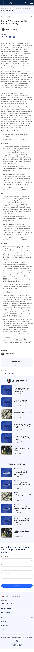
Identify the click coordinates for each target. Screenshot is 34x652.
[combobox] (17, 560)
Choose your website (13, 596)
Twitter (6, 37)
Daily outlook (5, 612)
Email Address (5, 573)
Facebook (2, 37)
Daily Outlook (6, 9)
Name (3, 565)
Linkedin (10, 37)
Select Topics (5, 557)
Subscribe (17, 586)
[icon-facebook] (2, 373)
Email (14, 37)
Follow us (4, 600)
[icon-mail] (13, 373)
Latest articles (6, 609)
